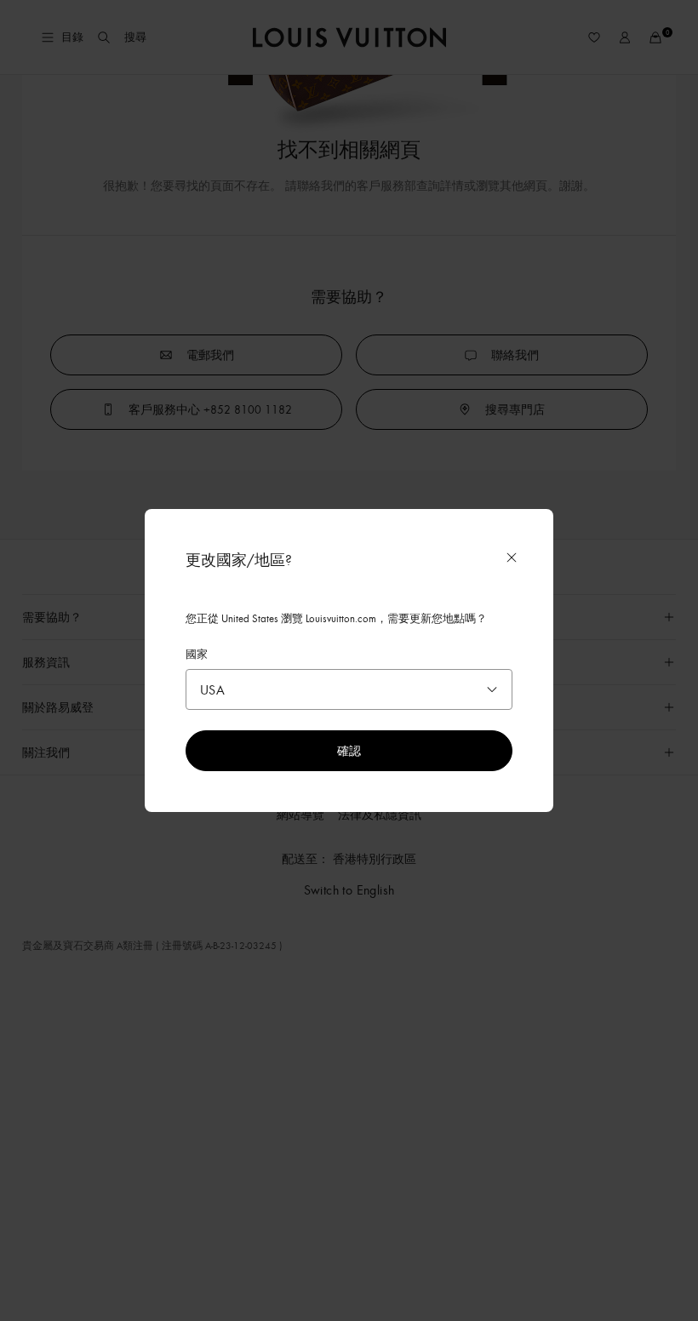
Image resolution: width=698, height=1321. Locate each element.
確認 (349, 750)
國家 (197, 653)
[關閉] (511, 557)
